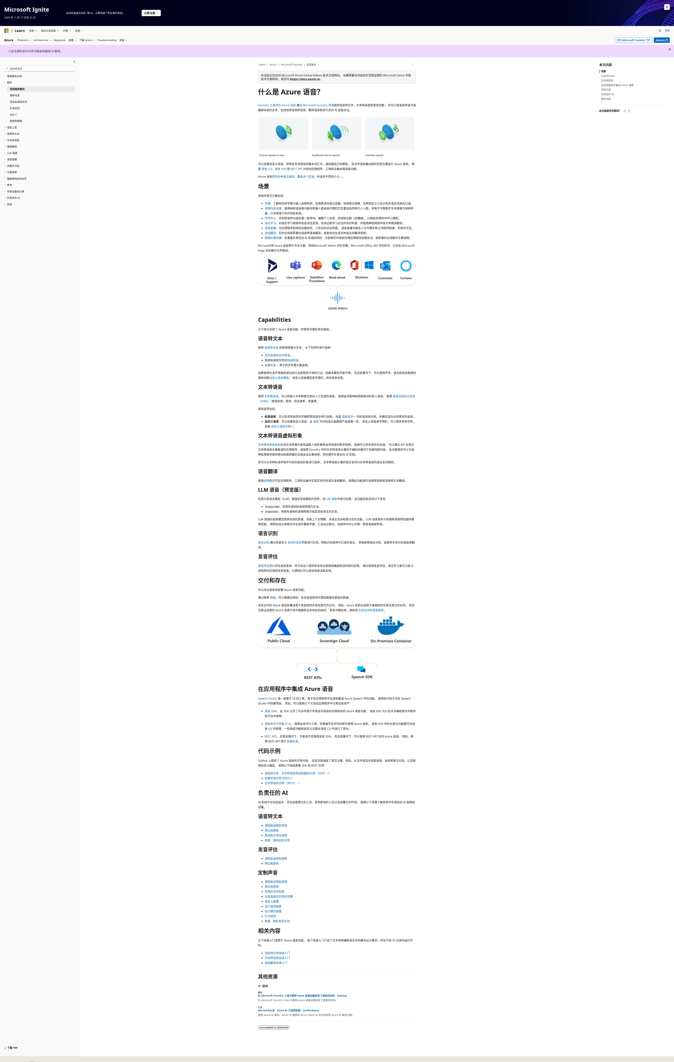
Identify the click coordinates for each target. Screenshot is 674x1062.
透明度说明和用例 (276, 825)
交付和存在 (607, 80)
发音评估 (263, 566)
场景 (603, 71)
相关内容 (606, 98)
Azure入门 (662, 40)
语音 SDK (280, 169)
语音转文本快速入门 (277, 953)
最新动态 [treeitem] (15, 95)
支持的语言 (295, 542)
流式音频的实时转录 (277, 355)
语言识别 (263, 542)
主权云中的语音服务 (371, 610)
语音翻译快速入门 (276, 963)
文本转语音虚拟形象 (270, 445)
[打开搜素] (659, 31)
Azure (273, 64)
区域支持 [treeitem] (15, 108)
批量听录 (270, 365)
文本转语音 (271, 396)
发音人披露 (272, 901)
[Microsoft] (6, 30)
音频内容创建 (273, 208)
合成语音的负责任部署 (279, 896)
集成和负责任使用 (276, 835)
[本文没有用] (629, 111)
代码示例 (606, 89)
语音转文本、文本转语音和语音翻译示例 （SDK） (296, 773)
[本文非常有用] (625, 111)
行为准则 (270, 916)
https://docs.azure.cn (305, 79)
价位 (336, 177)
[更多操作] (413, 65)
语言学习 (270, 223)
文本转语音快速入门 (277, 958)
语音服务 (311, 64)
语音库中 (347, 416)
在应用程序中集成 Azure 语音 (617, 85)
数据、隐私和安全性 (277, 840)
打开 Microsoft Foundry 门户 (633, 40)
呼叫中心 (270, 218)
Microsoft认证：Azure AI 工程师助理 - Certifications (288, 1010)
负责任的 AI (607, 94)
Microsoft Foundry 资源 (318, 105)
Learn (262, 64)
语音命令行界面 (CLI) (278, 724)
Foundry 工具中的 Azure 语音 (277, 105)
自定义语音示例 (281, 426)
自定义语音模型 (279, 378)
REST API (296, 169)
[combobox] (39, 68)
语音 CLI (267, 169)
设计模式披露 (273, 911)
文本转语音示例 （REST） (281, 783)
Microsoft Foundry (291, 64)
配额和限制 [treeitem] (16, 121)
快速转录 (292, 360)
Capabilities (608, 75)
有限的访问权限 (274, 891)
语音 (316, 421)
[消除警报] (667, 7)
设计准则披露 (273, 906)
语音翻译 (270, 233)
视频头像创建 (273, 238)
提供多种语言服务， (284, 177)
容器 (273, 597)
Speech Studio (267, 698)
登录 (667, 30)
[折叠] (74, 61)
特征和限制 (272, 830)
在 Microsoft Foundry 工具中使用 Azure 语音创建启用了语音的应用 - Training (302, 995)
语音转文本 (271, 347)
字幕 (267, 203)
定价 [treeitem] (12, 114)
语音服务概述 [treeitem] (17, 89)
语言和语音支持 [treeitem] (18, 101)
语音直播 (270, 228)
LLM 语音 (331, 499)
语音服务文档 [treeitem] (14, 76)
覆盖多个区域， (307, 177)
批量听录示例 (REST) (277, 778)
